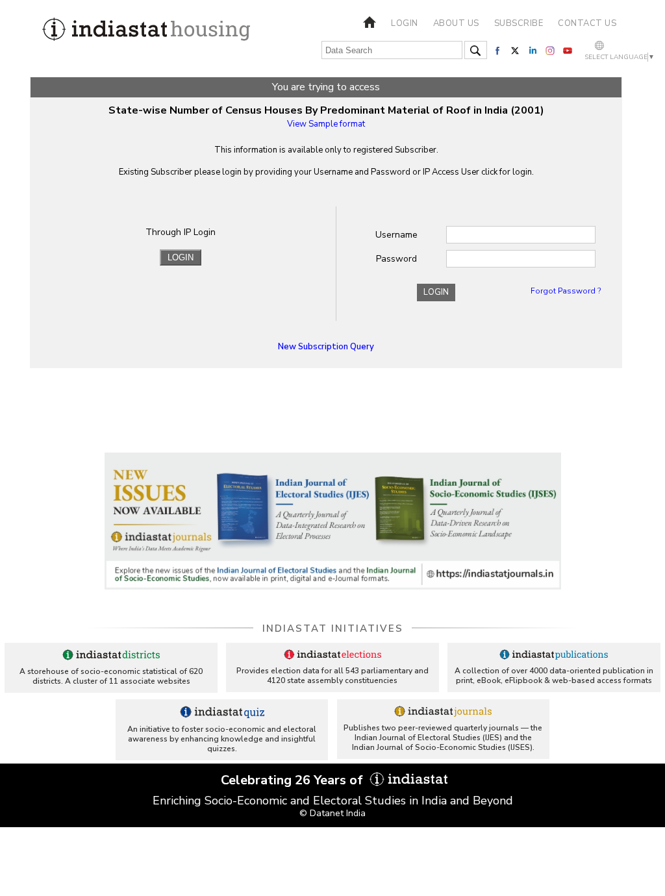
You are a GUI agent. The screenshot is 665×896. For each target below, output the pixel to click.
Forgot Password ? (566, 291)
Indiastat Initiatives (332, 628)
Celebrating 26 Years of (293, 780)
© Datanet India (332, 813)
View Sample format (326, 124)
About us (456, 23)
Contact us (587, 23)
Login (404, 23)
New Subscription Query (326, 347)
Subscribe (519, 23)
